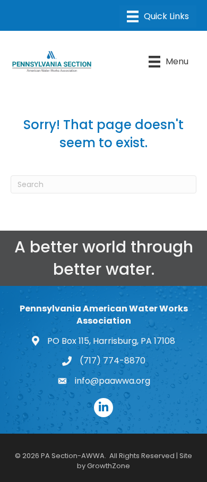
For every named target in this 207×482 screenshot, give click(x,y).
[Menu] (157, 16)
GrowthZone (108, 466)
